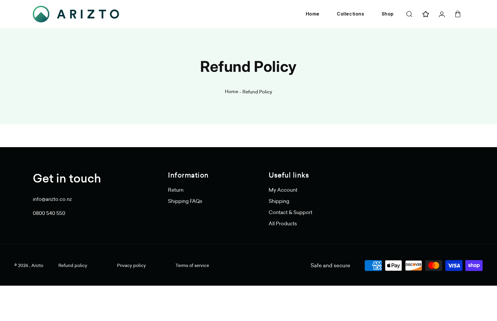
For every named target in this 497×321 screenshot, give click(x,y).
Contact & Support (290, 212)
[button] (409, 14)
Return (175, 190)
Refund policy (72, 265)
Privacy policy (131, 265)
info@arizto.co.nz (52, 199)
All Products (283, 223)
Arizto (37, 265)
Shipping (279, 201)
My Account (283, 190)
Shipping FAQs (185, 201)
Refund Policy (257, 92)
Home (231, 91)
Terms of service (192, 265)
